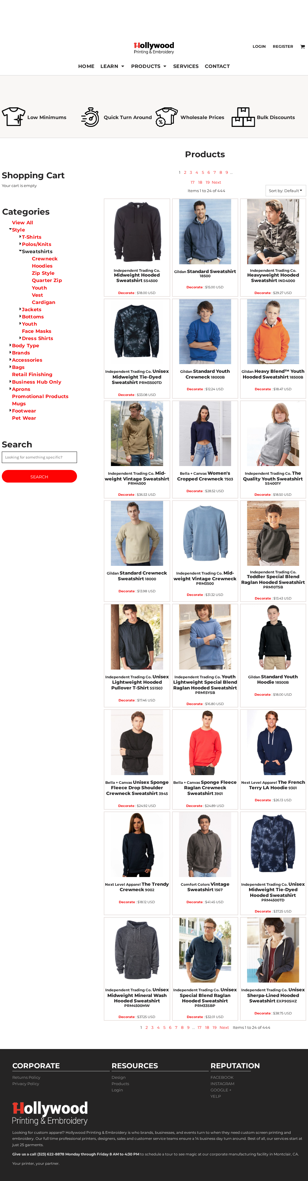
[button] (112, 66)
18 (200, 182)
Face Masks (37, 331)
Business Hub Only (36, 382)
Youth (39, 288)
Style (18, 230)
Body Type (25, 345)
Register (283, 46)
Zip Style (43, 273)
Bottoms (33, 317)
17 (193, 182)
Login (259, 46)
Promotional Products (40, 396)
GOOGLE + (221, 1089)
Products (120, 1083)
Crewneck (44, 259)
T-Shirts (32, 237)
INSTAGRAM (222, 1083)
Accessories (27, 360)
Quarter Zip (47, 280)
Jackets (32, 309)
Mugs (19, 403)
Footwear (24, 411)
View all (22, 222)
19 (208, 182)
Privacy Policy (25, 1083)
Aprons (21, 389)
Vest (37, 295)
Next (216, 182)
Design (119, 1077)
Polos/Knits (36, 244)
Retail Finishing (32, 374)
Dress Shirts (37, 338)
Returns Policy (26, 1077)
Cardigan (43, 302)
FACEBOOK (222, 1077)
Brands (21, 353)
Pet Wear (24, 418)
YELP (216, 1096)
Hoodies (42, 266)
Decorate (126, 293)
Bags (18, 367)
